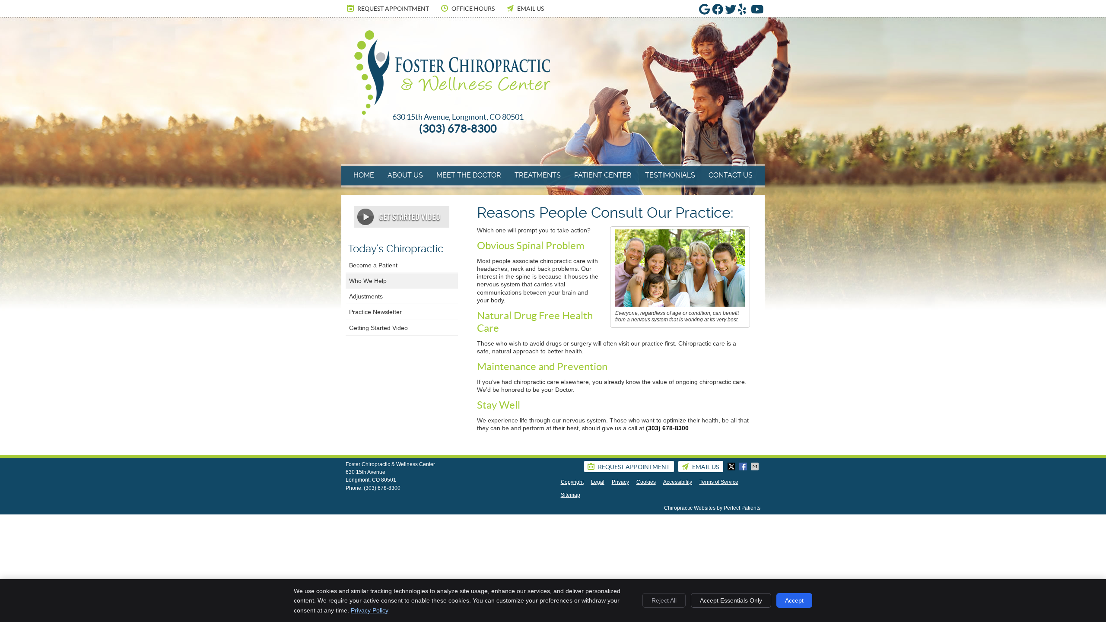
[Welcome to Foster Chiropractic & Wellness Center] (452, 112)
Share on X (732, 466)
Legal (597, 482)
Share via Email (755, 466)
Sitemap (570, 495)
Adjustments (366, 296)
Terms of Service (718, 482)
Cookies (646, 482)
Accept (794, 600)
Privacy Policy (369, 610)
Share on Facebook (744, 466)
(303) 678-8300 (382, 488)
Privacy (620, 482)
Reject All (664, 600)
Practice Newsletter (375, 311)
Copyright (572, 482)
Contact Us (731, 175)
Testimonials (670, 175)
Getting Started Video (378, 327)
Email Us (530, 8)
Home (363, 175)
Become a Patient (373, 265)
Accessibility (677, 482)
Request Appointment (393, 8)
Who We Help (368, 280)
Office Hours (473, 8)
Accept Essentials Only (731, 600)
